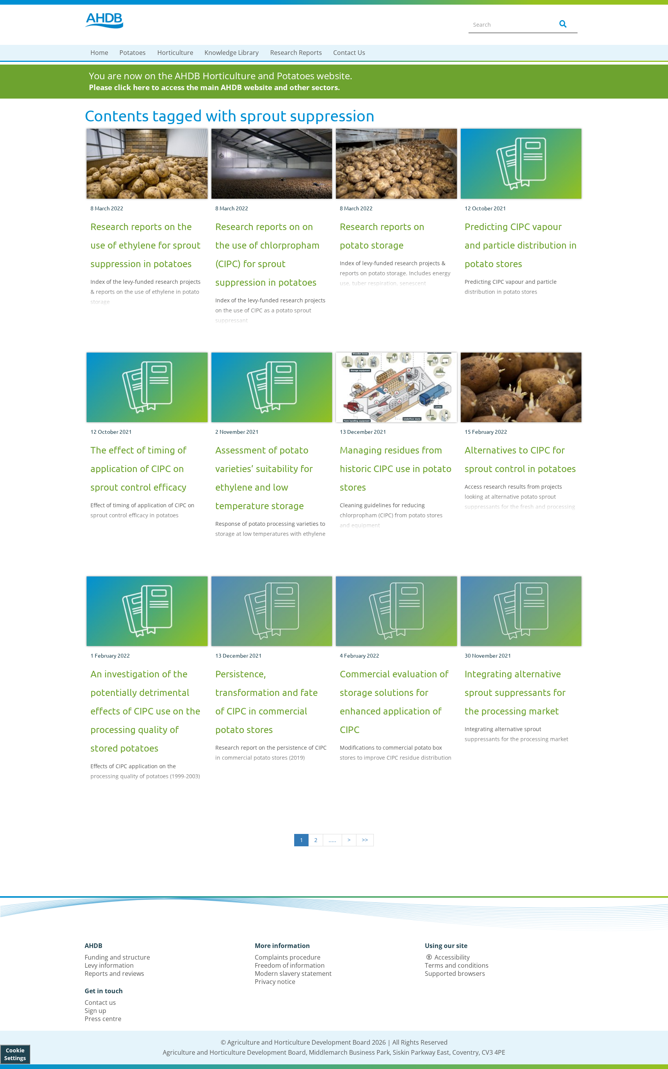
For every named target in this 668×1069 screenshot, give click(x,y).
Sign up (95, 1010)
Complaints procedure (287, 957)
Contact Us (349, 52)
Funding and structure (117, 957)
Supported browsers (455, 973)
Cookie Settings (15, 1054)
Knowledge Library (231, 52)
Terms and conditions (457, 965)
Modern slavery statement (293, 973)
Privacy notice (275, 981)
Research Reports (296, 52)
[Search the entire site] (562, 24)
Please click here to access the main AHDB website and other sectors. (214, 87)
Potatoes (132, 52)
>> (365, 840)
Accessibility (452, 957)
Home (99, 52)
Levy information (109, 965)
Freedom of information (290, 965)
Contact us (100, 1002)
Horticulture (175, 52)
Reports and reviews (114, 973)
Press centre (103, 1018)
